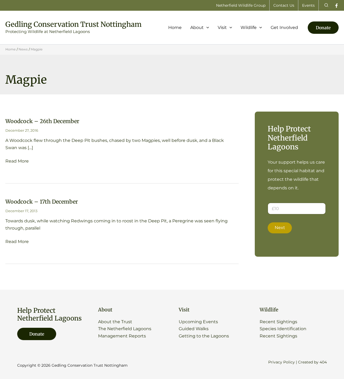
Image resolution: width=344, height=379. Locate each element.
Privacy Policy (281, 362)
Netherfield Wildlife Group (241, 5)
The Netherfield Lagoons (124, 328)
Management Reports (122, 335)
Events (308, 5)
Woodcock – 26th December (42, 121)
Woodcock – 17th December (41, 201)
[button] (326, 5)
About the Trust (115, 321)
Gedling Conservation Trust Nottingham (73, 24)
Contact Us (283, 5)
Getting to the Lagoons (204, 335)
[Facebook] (336, 5)
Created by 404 (312, 362)
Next (280, 227)
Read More (17, 161)
